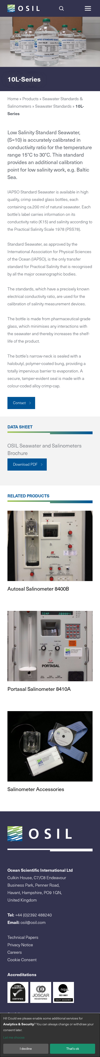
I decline (26, 1048)
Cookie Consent (22, 959)
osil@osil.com (33, 922)
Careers (14, 952)
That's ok (72, 1048)
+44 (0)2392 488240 (33, 915)
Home (13, 98)
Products (30, 98)
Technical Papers (22, 937)
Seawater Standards (53, 106)
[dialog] (50, 1035)
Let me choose (14, 1037)
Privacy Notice (20, 944)
